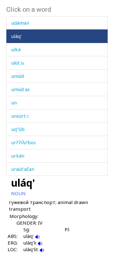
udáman (20, 23)
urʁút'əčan (22, 169)
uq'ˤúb (18, 129)
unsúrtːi (19, 116)
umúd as (20, 89)
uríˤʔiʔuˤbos (23, 142)
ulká (16, 49)
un (14, 102)
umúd (17, 76)
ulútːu (17, 62)
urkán (17, 155)
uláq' (16, 36)
